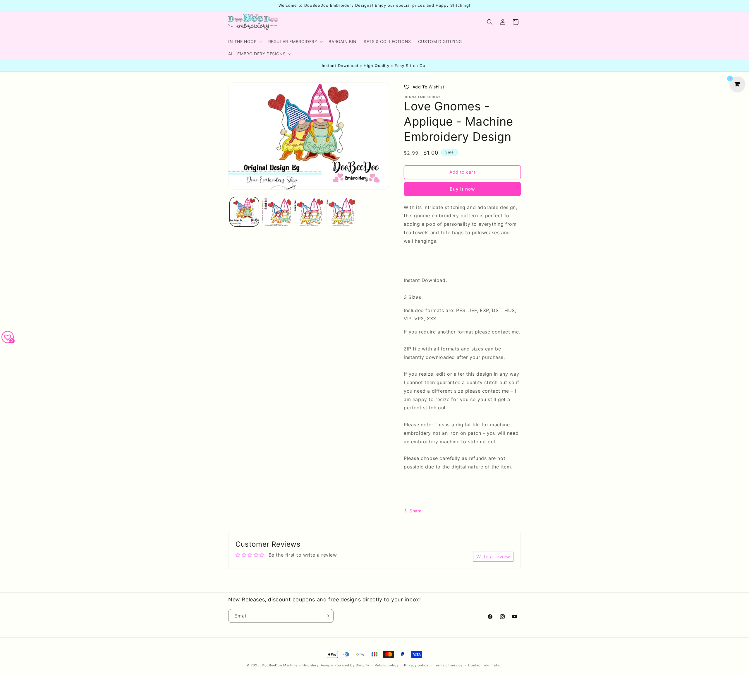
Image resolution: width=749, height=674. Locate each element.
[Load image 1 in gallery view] (244, 211)
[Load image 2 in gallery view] (276, 211)
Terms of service (448, 665)
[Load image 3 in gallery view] (308, 211)
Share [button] (416, 510)
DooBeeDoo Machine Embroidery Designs (297, 665)
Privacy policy (416, 665)
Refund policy (386, 665)
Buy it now (462, 189)
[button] (245, 41)
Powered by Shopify (351, 665)
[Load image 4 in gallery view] (340, 211)
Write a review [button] (493, 557)
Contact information (485, 665)
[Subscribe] (326, 616)
